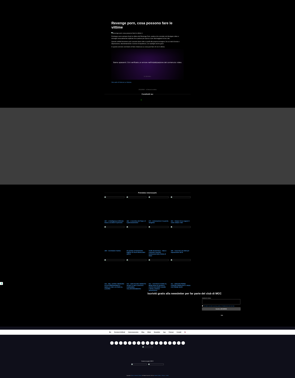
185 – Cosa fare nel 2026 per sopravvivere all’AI (180, 251)
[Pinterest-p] (165, 343)
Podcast (171, 332)
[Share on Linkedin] (145, 99)
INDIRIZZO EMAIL (206, 298)
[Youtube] (116, 343)
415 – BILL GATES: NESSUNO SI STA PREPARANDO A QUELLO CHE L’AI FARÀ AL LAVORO (114, 286)
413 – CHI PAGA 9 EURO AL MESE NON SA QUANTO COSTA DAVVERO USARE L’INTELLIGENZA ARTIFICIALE (158, 287)
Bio (110, 332)
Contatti (179, 332)
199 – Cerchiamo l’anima (112, 251)
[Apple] (134, 343)
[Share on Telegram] (153, 99)
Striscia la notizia (151, 89)
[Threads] (178, 343)
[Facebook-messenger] (152, 343)
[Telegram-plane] (143, 343)
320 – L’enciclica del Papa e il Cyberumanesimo (136, 221)
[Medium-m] (183, 343)
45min (149, 332)
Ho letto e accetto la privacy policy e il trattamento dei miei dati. (219, 306)
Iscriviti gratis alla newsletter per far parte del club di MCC (184, 293)
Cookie (167, 375)
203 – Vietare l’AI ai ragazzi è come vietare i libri (180, 221)
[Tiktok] (129, 343)
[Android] (138, 343)
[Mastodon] (170, 343)
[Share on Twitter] (149, 99)
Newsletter (157, 332)
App (164, 332)
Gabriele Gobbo (157, 375)
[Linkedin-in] (112, 343)
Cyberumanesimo (133, 332)
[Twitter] (174, 343)
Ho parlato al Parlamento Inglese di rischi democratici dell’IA (136, 252)
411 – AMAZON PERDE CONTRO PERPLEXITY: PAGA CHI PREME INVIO (180, 285)
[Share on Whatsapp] (141, 99)
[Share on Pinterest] (157, 99)
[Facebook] (121, 343)
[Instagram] (125, 343)
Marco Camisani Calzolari (136, 375)
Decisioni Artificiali (119, 332)
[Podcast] (161, 343)
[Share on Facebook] (137, 99)
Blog (143, 332)
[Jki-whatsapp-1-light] (147, 343)
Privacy (163, 375)
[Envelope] (156, 343)
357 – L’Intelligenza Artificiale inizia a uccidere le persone (114, 221)
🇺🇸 (185, 332)
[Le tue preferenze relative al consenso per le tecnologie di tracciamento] (1, 283)
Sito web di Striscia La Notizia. (121, 82)
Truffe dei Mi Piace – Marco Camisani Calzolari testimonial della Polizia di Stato (157, 253)
